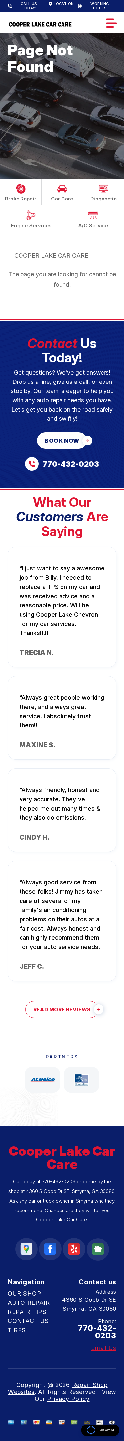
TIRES (17, 1330)
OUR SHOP (24, 1293)
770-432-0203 (58, 1182)
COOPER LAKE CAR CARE (51, 255)
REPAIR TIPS (27, 1311)
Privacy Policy (68, 1398)
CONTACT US (28, 1320)
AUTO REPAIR (29, 1302)
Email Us (103, 1348)
